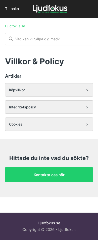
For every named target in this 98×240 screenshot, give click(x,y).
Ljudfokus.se (15, 26)
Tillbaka (12, 8)
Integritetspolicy (22, 107)
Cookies (15, 124)
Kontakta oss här (49, 174)
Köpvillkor (17, 90)
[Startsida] (50, 9)
